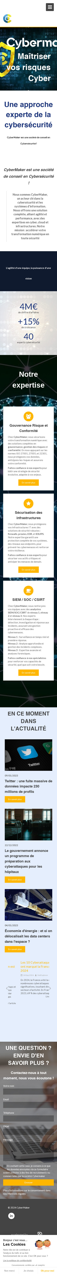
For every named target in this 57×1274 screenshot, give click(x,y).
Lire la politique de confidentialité (17, 1261)
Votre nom (8, 1085)
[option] (28, 979)
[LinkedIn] (11, 1216)
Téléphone (8, 1112)
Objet (6, 1126)
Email (6, 1099)
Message (8, 1139)
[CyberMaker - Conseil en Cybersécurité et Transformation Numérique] (24, 19)
